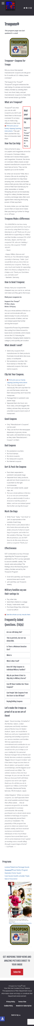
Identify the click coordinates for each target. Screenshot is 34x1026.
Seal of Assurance (11, 879)
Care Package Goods (22, 867)
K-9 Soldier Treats (23, 876)
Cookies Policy (8, 1006)
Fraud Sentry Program (20, 870)
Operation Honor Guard (13, 873)
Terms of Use (22, 1002)
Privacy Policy (10, 1002)
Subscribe (17, 972)
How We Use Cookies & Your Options (17, 988)
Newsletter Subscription (23, 1006)
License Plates (10, 867)
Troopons (8, 870)
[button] (18, 632)
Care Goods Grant (11, 876)
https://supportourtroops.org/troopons (20, 923)
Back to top (15, 1015)
